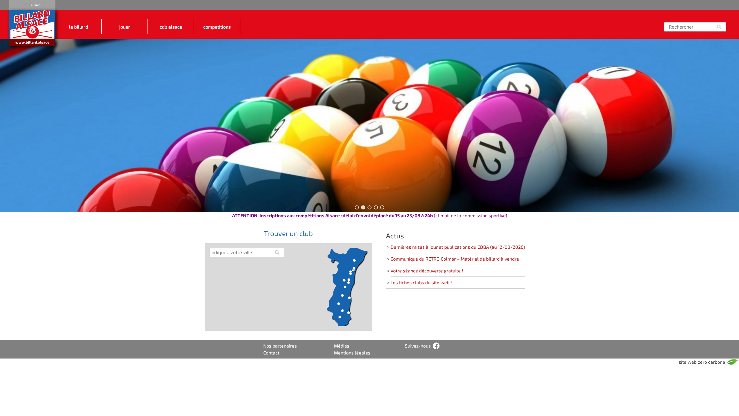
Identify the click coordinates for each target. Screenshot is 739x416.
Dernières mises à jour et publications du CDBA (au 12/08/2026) (458, 247)
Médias (341, 345)
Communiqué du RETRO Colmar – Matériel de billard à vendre (455, 258)
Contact (271, 352)
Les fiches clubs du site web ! (421, 282)
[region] (369, 125)
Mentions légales (352, 352)
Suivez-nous (418, 345)
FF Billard (32, 5)
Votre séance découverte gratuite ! (427, 270)
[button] (357, 207)
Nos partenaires (280, 345)
